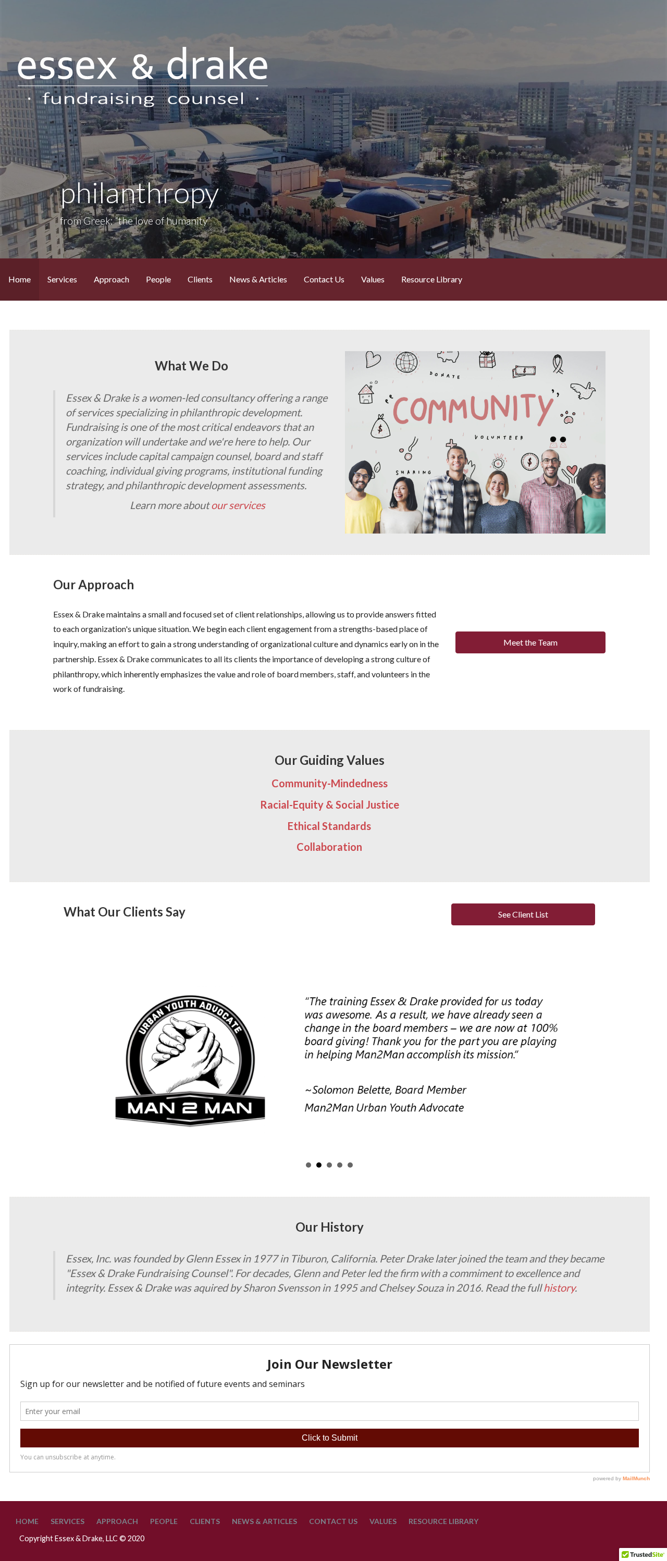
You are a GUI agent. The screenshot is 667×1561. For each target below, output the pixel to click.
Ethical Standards (329, 826)
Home (19, 279)
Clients (200, 279)
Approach (111, 279)
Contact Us (324, 279)
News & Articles (258, 279)
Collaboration (329, 846)
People (158, 279)
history (559, 1287)
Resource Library (431, 279)
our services (238, 505)
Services (62, 279)
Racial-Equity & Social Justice (329, 804)
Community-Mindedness (329, 783)
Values (373, 279)
